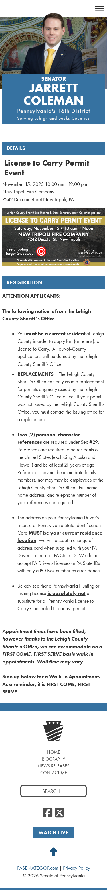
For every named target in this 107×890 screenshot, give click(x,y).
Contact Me (53, 773)
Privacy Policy (76, 868)
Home (53, 752)
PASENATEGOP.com (37, 868)
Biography (53, 759)
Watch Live (54, 832)
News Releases (53, 766)
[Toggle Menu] (99, 8)
